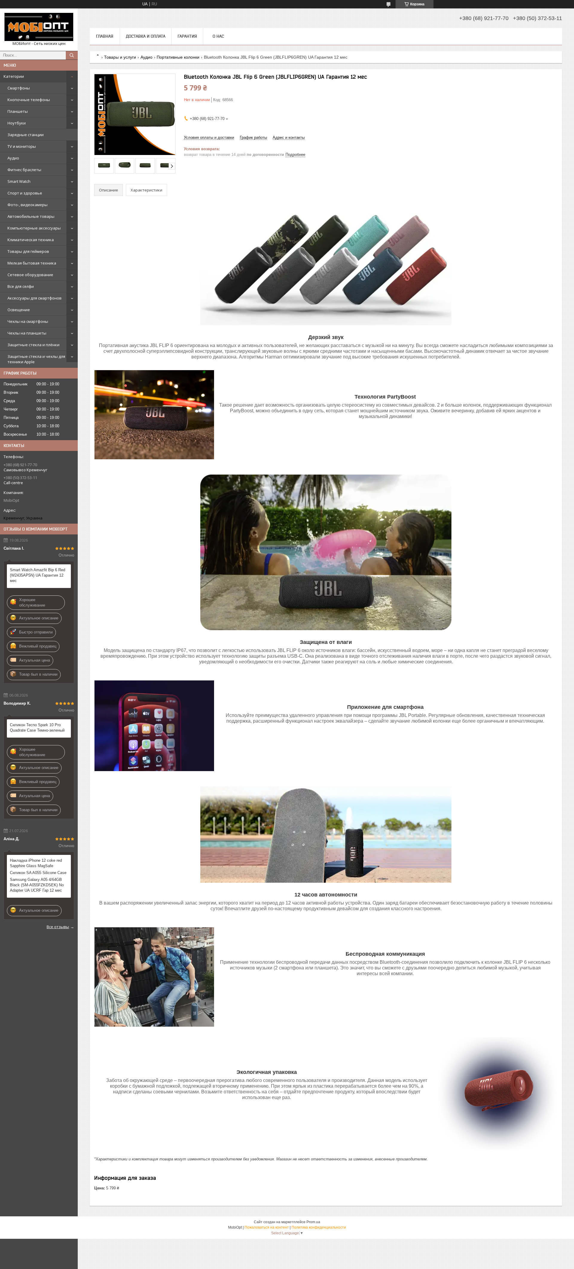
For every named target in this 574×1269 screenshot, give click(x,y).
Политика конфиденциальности (318, 1227)
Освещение (18, 309)
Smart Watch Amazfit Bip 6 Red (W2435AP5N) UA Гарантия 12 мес (37, 575)
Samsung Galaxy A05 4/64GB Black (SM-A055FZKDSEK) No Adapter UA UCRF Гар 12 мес (37, 885)
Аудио (13, 158)
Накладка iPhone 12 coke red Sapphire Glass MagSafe (36, 863)
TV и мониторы (21, 146)
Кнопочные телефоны (28, 99)
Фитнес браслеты (24, 169)
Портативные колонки (178, 57)
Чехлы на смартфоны (27, 321)
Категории (14, 76)
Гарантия (187, 36)
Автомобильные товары (30, 216)
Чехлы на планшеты (26, 333)
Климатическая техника (30, 239)
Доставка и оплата (145, 36)
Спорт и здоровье (24, 193)
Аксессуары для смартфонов (34, 298)
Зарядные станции (25, 134)
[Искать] (72, 55)
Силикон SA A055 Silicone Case (38, 872)
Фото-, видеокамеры (27, 204)
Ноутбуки (16, 123)
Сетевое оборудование (30, 274)
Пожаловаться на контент (267, 1227)
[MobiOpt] (38, 27)
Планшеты (17, 111)
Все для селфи (20, 286)
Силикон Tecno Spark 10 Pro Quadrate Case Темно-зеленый (37, 727)
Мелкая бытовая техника (31, 263)
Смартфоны (18, 88)
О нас (218, 36)
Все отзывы (58, 926)
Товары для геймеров (28, 251)
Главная (104, 36)
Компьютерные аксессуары (34, 228)
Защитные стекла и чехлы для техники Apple (36, 359)
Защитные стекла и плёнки (33, 344)
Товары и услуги (120, 57)
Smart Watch (18, 181)
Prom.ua (313, 1222)
